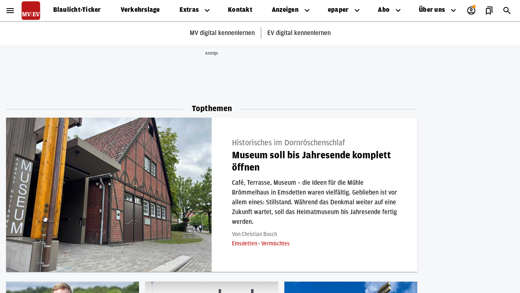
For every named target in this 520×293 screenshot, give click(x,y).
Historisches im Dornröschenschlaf (288, 143)
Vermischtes (275, 244)
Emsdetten (245, 244)
